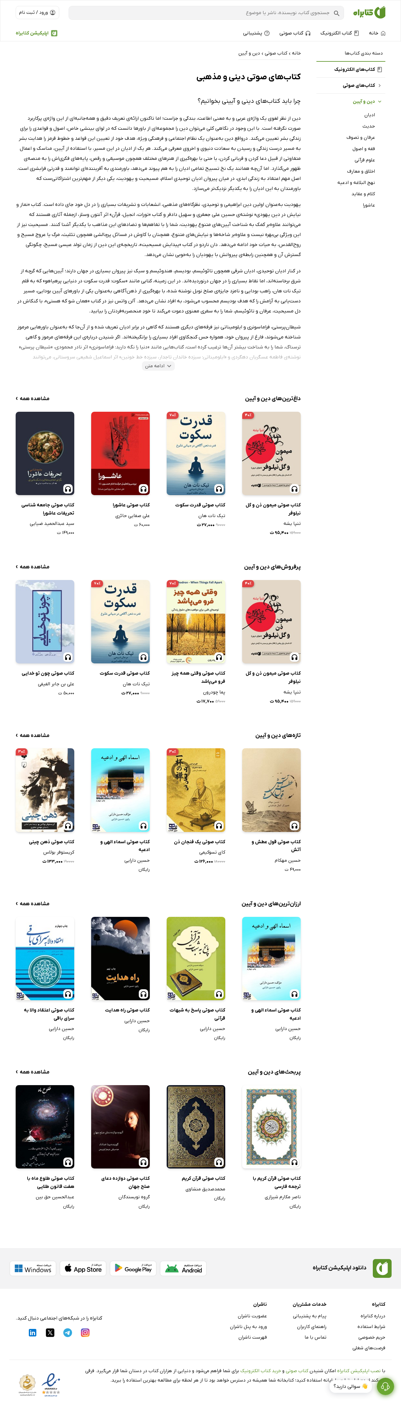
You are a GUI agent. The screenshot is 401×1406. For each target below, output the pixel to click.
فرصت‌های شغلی (368, 1348)
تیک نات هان (211, 516)
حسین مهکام (288, 860)
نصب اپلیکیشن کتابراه (359, 1371)
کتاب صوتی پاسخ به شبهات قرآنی (197, 1014)
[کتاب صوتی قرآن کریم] (196, 1126)
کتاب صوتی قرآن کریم (203, 1178)
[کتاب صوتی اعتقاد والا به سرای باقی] (45, 958)
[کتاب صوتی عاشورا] (120, 453)
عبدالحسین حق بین (55, 1197)
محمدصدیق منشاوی (205, 1189)
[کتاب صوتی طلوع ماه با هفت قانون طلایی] (45, 1126)
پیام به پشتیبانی (309, 1316)
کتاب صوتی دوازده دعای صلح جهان (125, 1182)
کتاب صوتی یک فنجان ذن (199, 842)
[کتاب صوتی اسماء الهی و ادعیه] (120, 790)
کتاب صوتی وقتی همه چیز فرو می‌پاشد (198, 677)
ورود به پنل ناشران (248, 1327)
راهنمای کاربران (311, 1327)
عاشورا (369, 205)
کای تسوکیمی (212, 852)
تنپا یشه (292, 523)
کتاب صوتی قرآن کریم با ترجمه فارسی (277, 1182)
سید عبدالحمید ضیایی (52, 523)
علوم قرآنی (365, 160)
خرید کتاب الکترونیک (260, 1371)
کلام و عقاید (363, 194)
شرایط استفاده (371, 1327)
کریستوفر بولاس (58, 852)
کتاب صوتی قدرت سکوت (200, 505)
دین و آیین (364, 101)
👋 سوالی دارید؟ (351, 1386)
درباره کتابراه (373, 1316)
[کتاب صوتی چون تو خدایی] (45, 621)
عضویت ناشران (252, 1316)
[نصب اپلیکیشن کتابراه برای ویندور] (32, 1268)
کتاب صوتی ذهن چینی (51, 842)
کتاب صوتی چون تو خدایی (48, 673)
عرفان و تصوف (360, 137)
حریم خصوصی (371, 1337)
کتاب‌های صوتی (359, 85)
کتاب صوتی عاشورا (131, 505)
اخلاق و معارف (361, 171)
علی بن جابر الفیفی (56, 684)
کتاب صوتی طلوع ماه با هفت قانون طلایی (50, 1182)
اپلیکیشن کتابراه (32, 33)
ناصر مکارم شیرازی (283, 1197)
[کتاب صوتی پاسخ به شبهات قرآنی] (196, 958)
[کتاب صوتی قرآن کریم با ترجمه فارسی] (271, 1126)
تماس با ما (315, 1337)
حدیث (368, 126)
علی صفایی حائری (132, 516)
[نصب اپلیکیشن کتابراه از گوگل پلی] (133, 1268)
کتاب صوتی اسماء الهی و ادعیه (125, 846)
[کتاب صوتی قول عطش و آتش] (271, 790)
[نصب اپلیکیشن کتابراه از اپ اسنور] (83, 1268)
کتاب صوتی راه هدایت (127, 1010)
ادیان (369, 115)
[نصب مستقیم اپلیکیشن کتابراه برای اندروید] (183, 1268)
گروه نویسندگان (134, 1197)
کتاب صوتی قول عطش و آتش (276, 846)
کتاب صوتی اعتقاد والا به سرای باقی (49, 1014)
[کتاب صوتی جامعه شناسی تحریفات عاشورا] (45, 453)
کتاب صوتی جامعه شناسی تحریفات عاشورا (47, 509)
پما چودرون (214, 692)
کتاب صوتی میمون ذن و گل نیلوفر (273, 509)
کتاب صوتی (297, 1371)
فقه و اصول (363, 149)
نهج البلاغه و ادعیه (356, 183)
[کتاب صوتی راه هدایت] (120, 958)
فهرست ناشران (252, 1337)
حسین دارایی (137, 860)
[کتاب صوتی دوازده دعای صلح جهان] (120, 1126)
